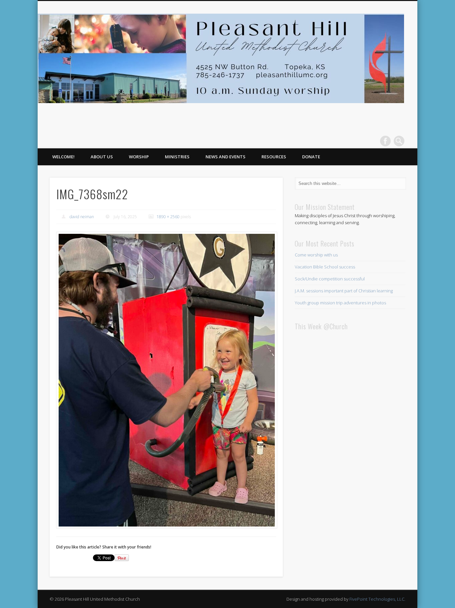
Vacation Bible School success (325, 267)
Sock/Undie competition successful (330, 279)
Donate (311, 157)
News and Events (225, 157)
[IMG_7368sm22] (166, 380)
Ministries (177, 157)
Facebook (385, 141)
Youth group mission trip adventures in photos (340, 303)
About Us (102, 157)
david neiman (82, 217)
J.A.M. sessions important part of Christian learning (344, 291)
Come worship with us (316, 255)
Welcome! (63, 157)
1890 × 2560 (168, 217)
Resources (273, 157)
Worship (139, 157)
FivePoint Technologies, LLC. (377, 599)
